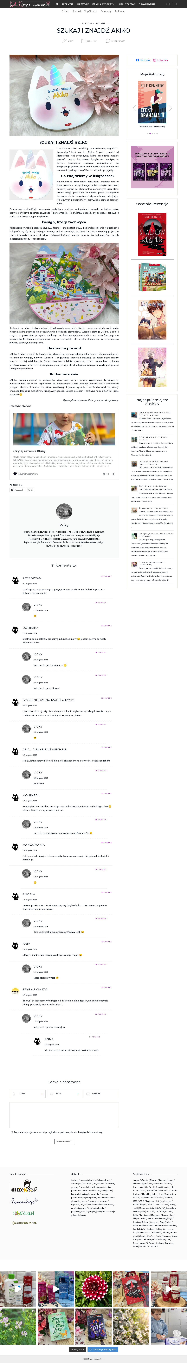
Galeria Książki (139, 1204)
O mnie (65, 11)
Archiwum (120, 11)
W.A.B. (141, 1201)
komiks (83, 1194)
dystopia (91, 1211)
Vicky (70, 41)
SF (89, 1194)
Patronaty (106, 11)
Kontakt (76, 11)
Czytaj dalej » (138, 430)
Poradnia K (144, 1246)
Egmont (162, 1180)
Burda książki (139, 1229)
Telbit (168, 1222)
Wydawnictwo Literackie (152, 1197)
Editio (135, 1215)
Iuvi (136, 1236)
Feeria (171, 1180)
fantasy (74, 1180)
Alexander (148, 1225)
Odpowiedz (106, 576)
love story (110, 1183)
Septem (159, 1243)
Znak (150, 1204)
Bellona (144, 1222)
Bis (145, 1239)
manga (75, 1187)
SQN (170, 1218)
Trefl (135, 1208)
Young (172, 1204)
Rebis (158, 1229)
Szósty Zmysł (139, 1243)
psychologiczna (78, 1211)
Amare (153, 1246)
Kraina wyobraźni (103, 4)
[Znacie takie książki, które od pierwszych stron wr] (131, 1289)
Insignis (167, 1201)
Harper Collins (139, 1218)
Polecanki (100, 24)
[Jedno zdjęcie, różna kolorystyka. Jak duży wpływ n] (131, 1327)
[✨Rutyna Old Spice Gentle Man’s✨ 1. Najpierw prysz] (169, 1289)
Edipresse (145, 1232)
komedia (76, 1201)
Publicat (168, 1197)
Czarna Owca (139, 1190)
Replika (136, 1222)
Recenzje (67, 4)
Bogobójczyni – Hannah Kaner (154, 508)
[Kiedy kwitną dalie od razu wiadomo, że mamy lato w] (93, 1289)
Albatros (153, 1180)
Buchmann (160, 1225)
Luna (135, 1246)
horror (84, 1201)
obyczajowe (86, 1204)
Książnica (169, 1243)
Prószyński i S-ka (140, 1187)
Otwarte (165, 1187)
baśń (82, 1215)
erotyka (95, 1194)
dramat (75, 1215)
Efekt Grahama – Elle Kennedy (152, 126)
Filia (172, 1187)
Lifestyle (83, 4)
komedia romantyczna (103, 1204)
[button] (170, 108)
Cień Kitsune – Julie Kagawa (152, 486)
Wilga (162, 1222)
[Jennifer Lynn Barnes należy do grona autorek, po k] (93, 1327)
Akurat (142, 1236)
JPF (168, 1239)
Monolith (146, 1194)
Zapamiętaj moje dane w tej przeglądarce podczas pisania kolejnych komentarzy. (58, 1132)
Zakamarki (156, 1232)
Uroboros (143, 1208)
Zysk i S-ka (155, 1187)
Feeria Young (161, 1218)
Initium (166, 1232)
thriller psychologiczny (101, 1190)
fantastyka (76, 1183)
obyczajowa (99, 1183)
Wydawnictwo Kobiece (160, 1183)
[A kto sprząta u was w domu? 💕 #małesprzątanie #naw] (169, 1327)
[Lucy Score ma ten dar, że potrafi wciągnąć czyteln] (56, 1327)
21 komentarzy (118, 41)
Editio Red (138, 1225)
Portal (158, 1236)
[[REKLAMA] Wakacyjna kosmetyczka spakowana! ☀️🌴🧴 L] (18, 1289)
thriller (94, 1187)
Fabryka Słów (166, 1211)
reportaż (75, 1204)
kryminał (75, 1194)
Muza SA (150, 1211)
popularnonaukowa (106, 1197)
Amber (150, 1218)
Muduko (150, 1229)
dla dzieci (92, 1180)
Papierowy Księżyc (154, 1201)
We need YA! (164, 1190)
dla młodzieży (104, 1180)
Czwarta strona (161, 1204)
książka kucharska (96, 1208)
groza (83, 1208)
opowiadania (104, 1187)
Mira (140, 1239)
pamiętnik (100, 1211)
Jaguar (136, 1180)
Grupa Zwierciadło (156, 1239)
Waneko (144, 1180)
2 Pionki (150, 1243)
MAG (135, 1201)
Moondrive (171, 1225)
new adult (84, 1187)
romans (83, 1180)
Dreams (166, 1236)
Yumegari (154, 1222)
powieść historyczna (98, 1201)
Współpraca (90, 11)
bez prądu (87, 1183)
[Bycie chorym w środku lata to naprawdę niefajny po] (18, 1327)
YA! (157, 1211)
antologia (75, 1208)
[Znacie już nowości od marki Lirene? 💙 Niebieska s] (56, 1289)
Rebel (154, 1194)
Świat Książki (155, 1208)
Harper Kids (152, 1190)
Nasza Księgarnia (141, 1183)
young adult (90, 1197)
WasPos (150, 1236)
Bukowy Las (167, 1215)
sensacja (111, 1211)
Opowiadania (147, 4)
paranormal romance (80, 1190)
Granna (173, 1232)
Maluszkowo (127, 4)
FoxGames (145, 1215)
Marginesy (156, 1215)
